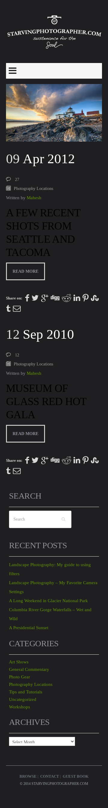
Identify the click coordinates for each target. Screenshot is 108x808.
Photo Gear (19, 676)
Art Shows (18, 661)
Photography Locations (33, 188)
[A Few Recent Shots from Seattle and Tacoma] (54, 113)
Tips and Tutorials (25, 691)
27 (17, 179)
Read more (25, 271)
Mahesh (34, 197)
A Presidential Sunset (28, 627)
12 (17, 355)
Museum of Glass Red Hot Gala (46, 401)
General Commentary (29, 669)
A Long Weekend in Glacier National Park (48, 600)
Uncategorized (22, 699)
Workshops (19, 706)
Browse (28, 776)
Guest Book (75, 776)
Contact (49, 776)
